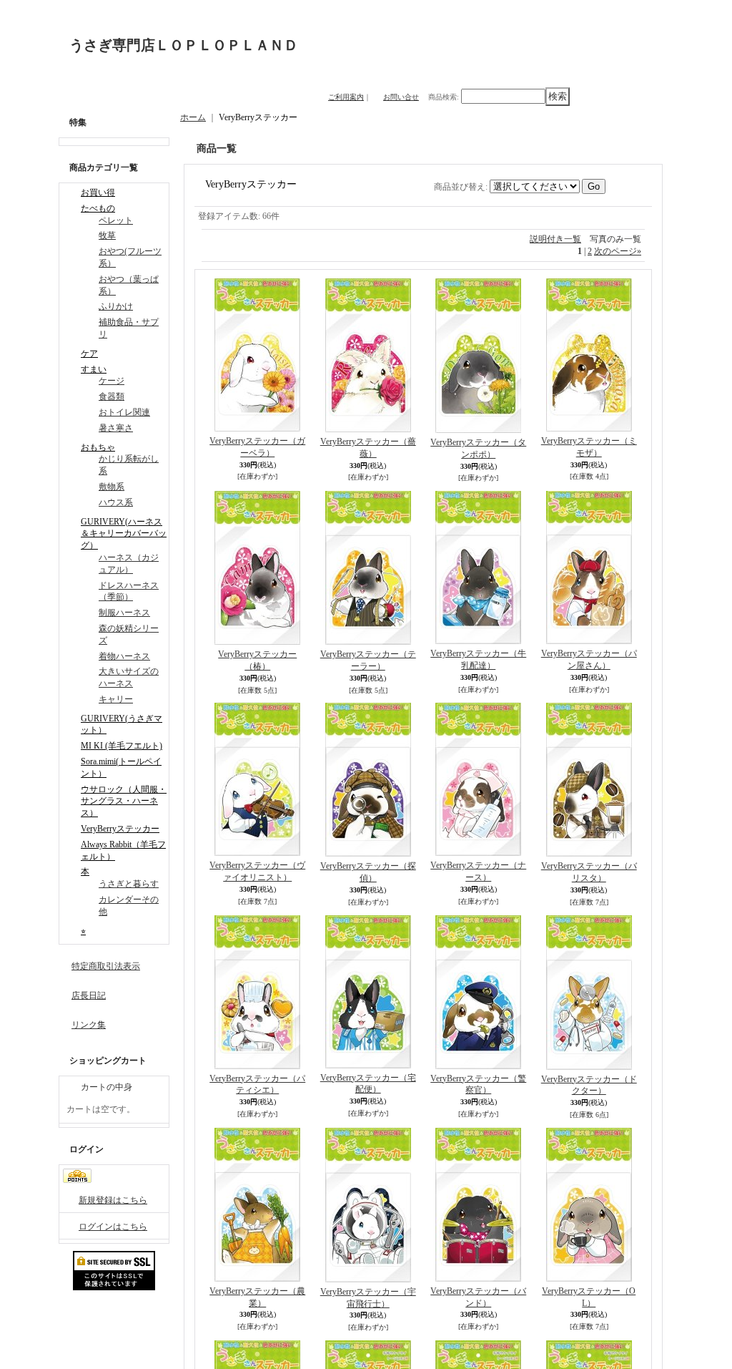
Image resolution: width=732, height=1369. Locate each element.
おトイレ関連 (124, 412)
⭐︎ (83, 931)
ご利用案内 (346, 97)
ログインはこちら (113, 1227)
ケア (89, 354)
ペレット (116, 220)
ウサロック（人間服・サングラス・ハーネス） (124, 801)
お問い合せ (401, 97)
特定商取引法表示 (105, 966)
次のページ (617, 251)
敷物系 (111, 487)
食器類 (111, 396)
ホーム (193, 117)
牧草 (107, 235)
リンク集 (88, 1025)
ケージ (111, 381)
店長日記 (88, 995)
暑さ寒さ (116, 428)
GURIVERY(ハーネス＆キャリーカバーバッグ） (124, 534)
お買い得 (98, 192)
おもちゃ (98, 447)
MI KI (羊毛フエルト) (121, 746)
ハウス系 (116, 502)
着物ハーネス (124, 656)
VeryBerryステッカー (120, 829)
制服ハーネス (124, 613)
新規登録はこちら (113, 1200)
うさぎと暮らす (129, 884)
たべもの (98, 208)
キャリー (116, 699)
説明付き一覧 (555, 239)
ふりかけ (116, 306)
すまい (94, 369)
